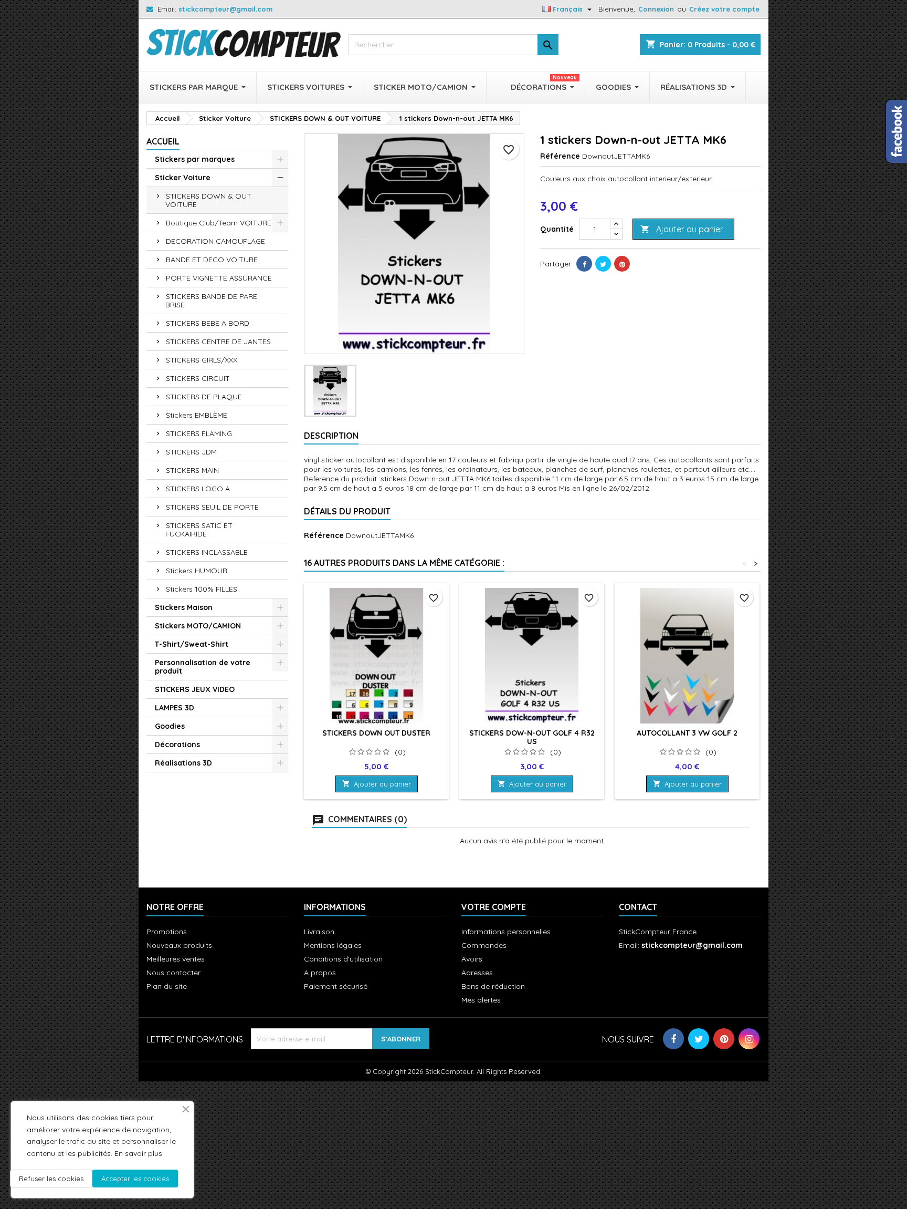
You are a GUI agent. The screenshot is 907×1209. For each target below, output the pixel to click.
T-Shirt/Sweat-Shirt (191, 644)
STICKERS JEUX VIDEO (195, 689)
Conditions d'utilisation (343, 959)
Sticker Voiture (182, 177)
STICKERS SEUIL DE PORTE (212, 507)
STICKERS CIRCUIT (198, 378)
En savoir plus (138, 1153)
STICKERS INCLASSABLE (207, 552)
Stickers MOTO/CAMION (198, 626)
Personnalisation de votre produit (202, 667)
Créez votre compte (724, 9)
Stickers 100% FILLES (201, 589)
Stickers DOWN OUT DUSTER (376, 733)
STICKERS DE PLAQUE (204, 396)
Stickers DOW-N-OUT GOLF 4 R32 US (532, 737)
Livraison (319, 931)
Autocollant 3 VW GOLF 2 (687, 733)
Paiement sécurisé (335, 986)
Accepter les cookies (135, 1178)
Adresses (477, 972)
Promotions (166, 931)
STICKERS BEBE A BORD (207, 323)
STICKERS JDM (191, 452)
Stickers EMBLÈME (196, 415)
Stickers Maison (184, 607)
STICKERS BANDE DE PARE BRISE (211, 300)
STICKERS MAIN (192, 470)
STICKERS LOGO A (198, 488)
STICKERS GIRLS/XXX (201, 360)
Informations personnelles (506, 931)
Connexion (656, 9)
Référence (560, 156)
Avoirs (471, 959)
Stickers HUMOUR (196, 570)
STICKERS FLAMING (199, 433)
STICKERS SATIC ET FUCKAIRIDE (199, 530)
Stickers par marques (195, 159)
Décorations (177, 744)
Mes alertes (481, 1000)
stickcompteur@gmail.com (225, 9)
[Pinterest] (622, 264)
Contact (638, 907)
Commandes (484, 945)
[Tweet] (603, 264)
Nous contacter (173, 972)
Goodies (170, 726)
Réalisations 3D (183, 763)
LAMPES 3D (174, 707)
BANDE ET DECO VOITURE (212, 259)
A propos (320, 972)
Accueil (163, 141)
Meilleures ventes (175, 959)
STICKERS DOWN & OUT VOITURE (208, 200)
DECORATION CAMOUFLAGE (215, 241)
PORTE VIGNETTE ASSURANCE (219, 278)
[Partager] (584, 264)
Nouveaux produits (179, 945)
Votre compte (493, 907)
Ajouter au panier (681, 229)
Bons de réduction (493, 986)
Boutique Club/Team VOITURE (218, 223)
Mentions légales (333, 945)
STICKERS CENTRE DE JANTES (218, 341)
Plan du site (166, 986)
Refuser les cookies (51, 1178)
